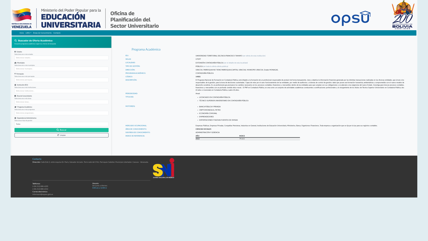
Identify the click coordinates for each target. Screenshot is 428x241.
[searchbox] (61, 58)
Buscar (63, 130)
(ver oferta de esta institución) (254, 56)
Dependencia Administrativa (26, 118)
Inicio (22, 33)
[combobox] (61, 58)
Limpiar (63, 135)
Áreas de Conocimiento (42, 33)
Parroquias (20, 74)
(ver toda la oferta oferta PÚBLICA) (215, 66)
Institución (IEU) (22, 85)
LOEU (28, 33)
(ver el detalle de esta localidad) (236, 63)
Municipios (21, 63)
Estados (19, 52)
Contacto (57, 33)
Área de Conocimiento (24, 96)
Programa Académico (24, 107)
